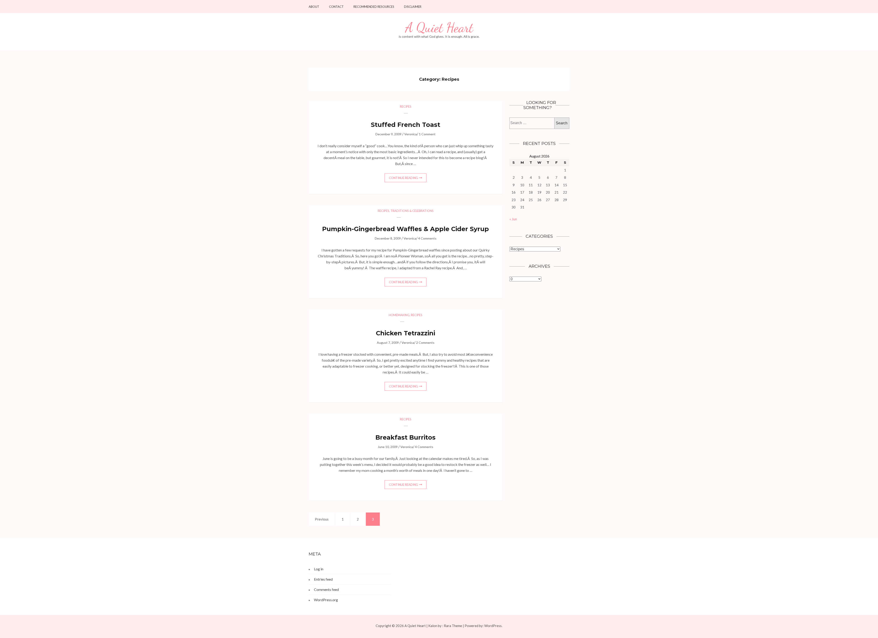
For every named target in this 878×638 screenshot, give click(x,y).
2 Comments (425, 342)
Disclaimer (412, 6)
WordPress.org (326, 600)
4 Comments (427, 238)
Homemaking (399, 315)
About (314, 6)
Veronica (410, 134)
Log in (318, 569)
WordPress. (493, 626)
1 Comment (427, 134)
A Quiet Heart (439, 28)
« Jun (513, 219)
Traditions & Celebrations (412, 211)
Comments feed (326, 589)
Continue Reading (403, 178)
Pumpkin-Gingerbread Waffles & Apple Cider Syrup (405, 229)
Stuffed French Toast (405, 124)
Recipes (405, 106)
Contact (336, 6)
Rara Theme (453, 626)
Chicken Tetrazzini (405, 333)
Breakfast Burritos (405, 437)
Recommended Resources (373, 6)
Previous (322, 519)
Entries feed (323, 579)
